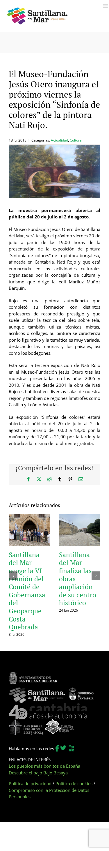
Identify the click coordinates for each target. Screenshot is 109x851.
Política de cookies (74, 783)
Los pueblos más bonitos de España (44, 766)
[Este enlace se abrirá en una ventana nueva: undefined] (33, 675)
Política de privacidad (30, 783)
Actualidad (59, 140)
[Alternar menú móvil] (106, 6)
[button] (13, 575)
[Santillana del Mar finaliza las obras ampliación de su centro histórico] (80, 517)
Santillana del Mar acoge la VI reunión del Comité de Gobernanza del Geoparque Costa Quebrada (27, 590)
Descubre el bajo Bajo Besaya (38, 773)
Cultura (76, 140)
